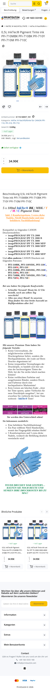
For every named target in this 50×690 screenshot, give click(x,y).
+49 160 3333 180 (26, 659)
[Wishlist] (9, 106)
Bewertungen (29, 10)
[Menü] (4, 3)
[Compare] (3, 106)
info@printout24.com (26, 663)
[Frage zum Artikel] (20, 147)
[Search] (39, 3)
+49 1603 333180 (33, 18)
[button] (42, 512)
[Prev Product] (40, 106)
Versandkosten (23, 138)
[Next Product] (46, 106)
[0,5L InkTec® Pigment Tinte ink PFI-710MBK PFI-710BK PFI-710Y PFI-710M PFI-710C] (25, 75)
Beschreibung (10, 10)
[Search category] (34, 3)
